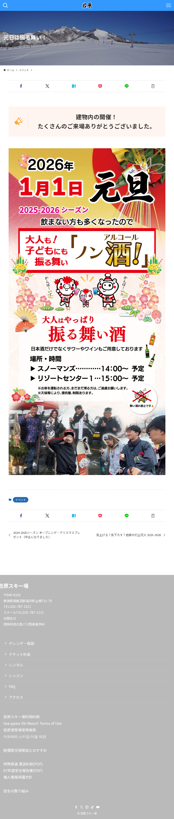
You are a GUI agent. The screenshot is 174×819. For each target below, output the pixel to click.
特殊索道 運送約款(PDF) (23, 764)
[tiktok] (92, 807)
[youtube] (98, 807)
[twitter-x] (82, 807)
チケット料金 (20, 654)
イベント (20, 500)
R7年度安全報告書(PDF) (23, 770)
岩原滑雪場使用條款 (19, 729)
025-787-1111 (33, 612)
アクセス (16, 697)
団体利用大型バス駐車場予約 (24, 624)
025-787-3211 (20, 606)
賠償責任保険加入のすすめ (25, 750)
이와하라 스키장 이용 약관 (24, 736)
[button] (21, 86)
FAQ (12, 686)
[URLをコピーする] (153, 86)
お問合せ (9, 618)
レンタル (16, 665)
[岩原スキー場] (87, 5)
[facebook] (76, 807)
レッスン (16, 675)
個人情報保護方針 (17, 777)
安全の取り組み (16, 791)
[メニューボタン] (168, 5)
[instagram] (87, 807)
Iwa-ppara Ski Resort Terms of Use (32, 723)
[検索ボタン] (5, 5)
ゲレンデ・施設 (21, 643)
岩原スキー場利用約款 (21, 716)
